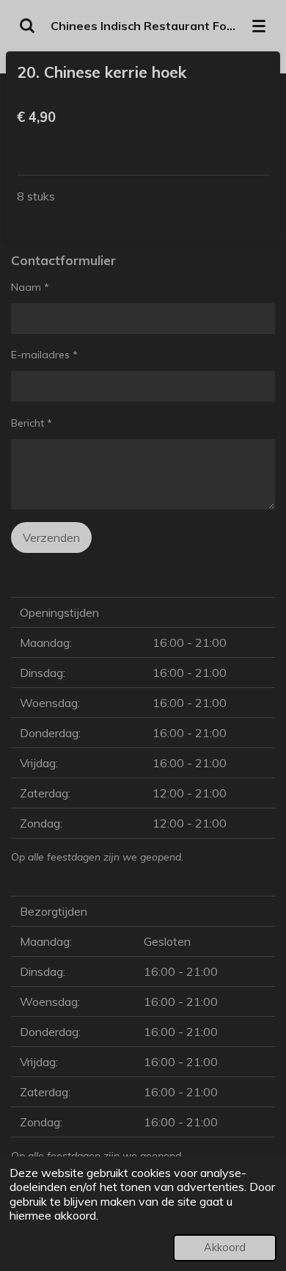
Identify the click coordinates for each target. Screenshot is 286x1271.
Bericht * (31, 423)
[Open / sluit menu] (259, 25)
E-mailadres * (44, 354)
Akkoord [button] (225, 1247)
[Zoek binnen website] (27, 25)
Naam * (30, 287)
